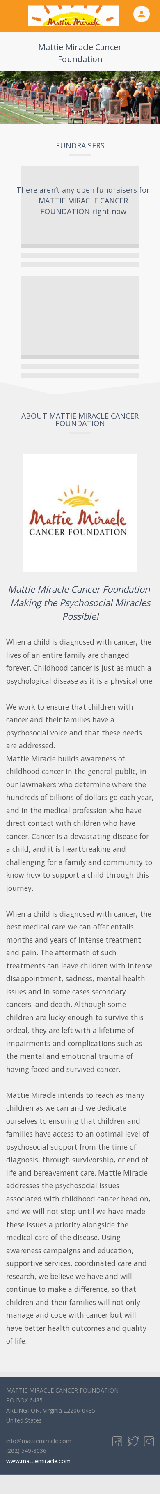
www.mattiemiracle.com (38, 1461)
